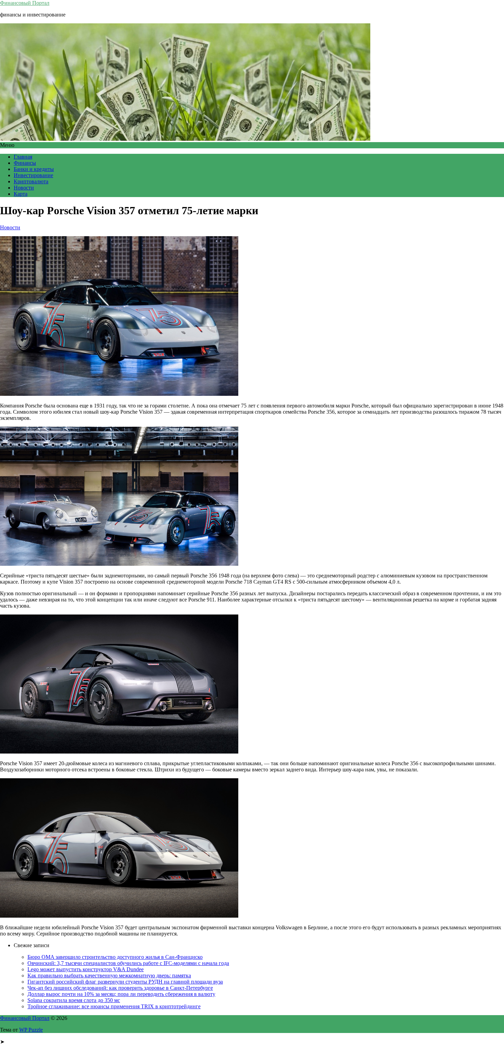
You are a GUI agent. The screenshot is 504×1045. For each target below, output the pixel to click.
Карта (20, 194)
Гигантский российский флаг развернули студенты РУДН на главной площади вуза (125, 982)
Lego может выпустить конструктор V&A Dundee (85, 969)
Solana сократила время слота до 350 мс (73, 1000)
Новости (24, 188)
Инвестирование (33, 175)
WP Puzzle (31, 1030)
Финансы (25, 163)
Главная (23, 157)
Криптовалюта (31, 181)
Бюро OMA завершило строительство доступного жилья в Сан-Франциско (115, 957)
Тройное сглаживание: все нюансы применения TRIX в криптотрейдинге (114, 1006)
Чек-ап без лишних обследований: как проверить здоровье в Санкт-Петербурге (120, 988)
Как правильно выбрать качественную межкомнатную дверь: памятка (109, 975)
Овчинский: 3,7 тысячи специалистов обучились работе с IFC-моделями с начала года (128, 963)
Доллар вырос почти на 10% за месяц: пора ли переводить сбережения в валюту (121, 994)
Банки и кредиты (34, 169)
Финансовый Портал (24, 3)
